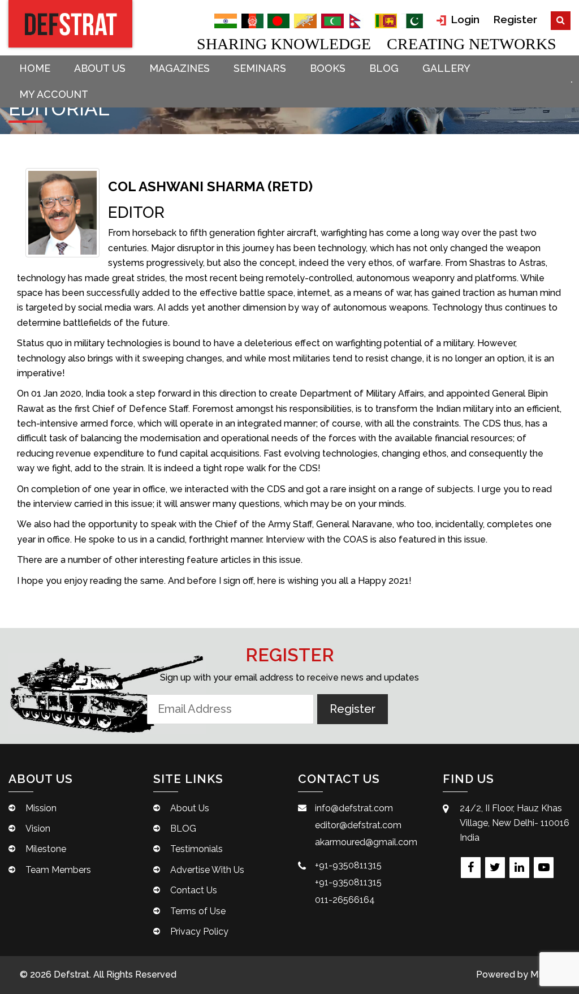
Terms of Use (198, 911)
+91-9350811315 (348, 865)
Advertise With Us (207, 869)
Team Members (58, 869)
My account (53, 94)
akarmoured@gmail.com (366, 842)
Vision (37, 828)
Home (34, 68)
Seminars (260, 68)
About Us (100, 68)
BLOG (384, 68)
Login (463, 19)
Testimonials (196, 849)
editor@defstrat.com (358, 825)
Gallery (446, 68)
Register (515, 19)
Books (327, 68)
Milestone (45, 849)
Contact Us (193, 890)
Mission (41, 808)
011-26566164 (345, 899)
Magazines (179, 68)
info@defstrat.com (354, 808)
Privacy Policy (199, 931)
